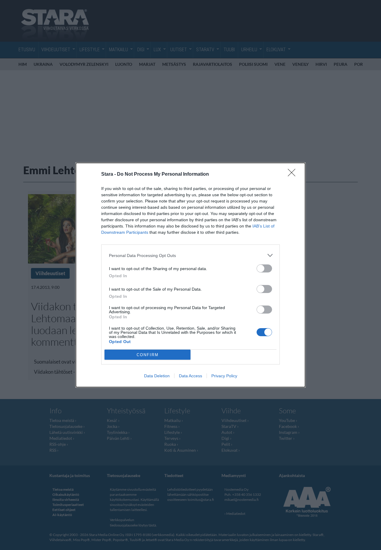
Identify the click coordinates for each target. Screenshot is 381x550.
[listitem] (190, 255)
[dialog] (190, 275)
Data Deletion (157, 375)
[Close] (293, 174)
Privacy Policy (224, 375)
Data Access (190, 375)
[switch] (264, 268)
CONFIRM (148, 355)
